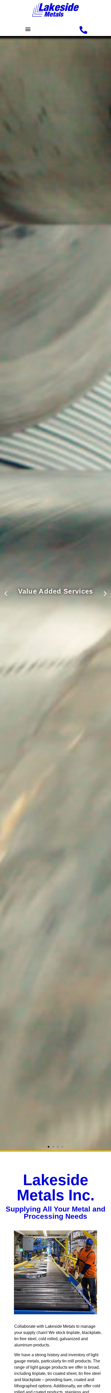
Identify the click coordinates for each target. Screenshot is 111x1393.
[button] (27, 29)
